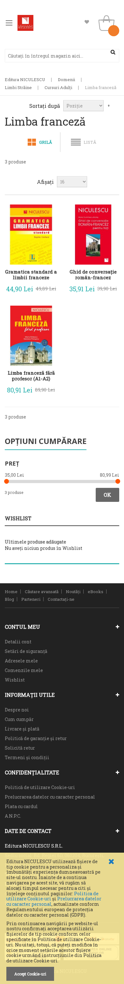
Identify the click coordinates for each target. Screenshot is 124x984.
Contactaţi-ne (61, 599)
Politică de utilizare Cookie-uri (40, 787)
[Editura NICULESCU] (25, 23)
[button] (47, 287)
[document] (62, 920)
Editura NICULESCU (25, 79)
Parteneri (30, 599)
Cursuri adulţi (58, 87)
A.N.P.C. (13, 816)
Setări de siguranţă (26, 651)
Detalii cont (18, 642)
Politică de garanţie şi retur (36, 738)
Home (11, 591)
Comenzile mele (24, 670)
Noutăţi (73, 591)
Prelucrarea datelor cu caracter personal (50, 797)
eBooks (95, 591)
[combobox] (62, 55)
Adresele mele (21, 661)
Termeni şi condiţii (27, 757)
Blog (9, 599)
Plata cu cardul (21, 806)
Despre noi (17, 710)
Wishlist (87, 22)
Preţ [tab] (12, 463)
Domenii (66, 79)
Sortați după (44, 105)
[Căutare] (113, 52)
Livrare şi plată (22, 729)
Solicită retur (20, 748)
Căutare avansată (42, 591)
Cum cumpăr (19, 719)
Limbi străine (18, 87)
